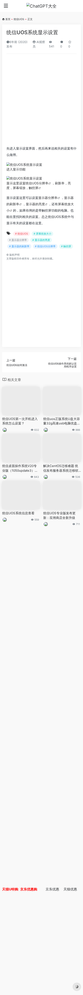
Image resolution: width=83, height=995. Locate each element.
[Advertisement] (41, 100)
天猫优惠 (70, 889)
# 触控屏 (66, 246)
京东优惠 (52, 889)
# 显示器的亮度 (41, 240)
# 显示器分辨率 (18, 240)
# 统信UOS (21, 233)
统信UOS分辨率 (37, 183)
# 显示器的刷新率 (19, 246)
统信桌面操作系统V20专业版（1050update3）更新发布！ (20, 468)
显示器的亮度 (35, 204)
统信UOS (19, 19)
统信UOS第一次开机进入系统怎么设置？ (20, 421)
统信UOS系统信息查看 (18, 513)
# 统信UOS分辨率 (45, 246)
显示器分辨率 (47, 198)
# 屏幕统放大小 (42, 233)
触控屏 (33, 188)
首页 (7, 19)
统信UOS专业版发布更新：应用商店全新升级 (59, 515)
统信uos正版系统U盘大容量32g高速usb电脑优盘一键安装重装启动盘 (61, 421)
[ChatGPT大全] (41, 5)
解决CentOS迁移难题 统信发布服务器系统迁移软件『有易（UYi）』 (60, 468)
